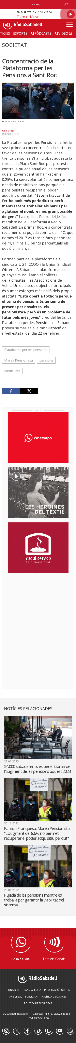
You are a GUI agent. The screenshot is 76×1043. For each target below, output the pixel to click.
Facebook (27, 1031)
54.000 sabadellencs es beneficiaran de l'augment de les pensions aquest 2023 (37, 769)
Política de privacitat (38, 1003)
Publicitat (32, 996)
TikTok (38, 1031)
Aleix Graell (8, 130)
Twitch (49, 1031)
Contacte (12, 990)
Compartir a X (29, 391)
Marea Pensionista (18, 360)
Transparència (31, 990)
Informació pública (57, 990)
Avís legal (16, 996)
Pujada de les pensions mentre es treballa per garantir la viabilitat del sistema (34, 900)
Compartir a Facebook (11, 391)
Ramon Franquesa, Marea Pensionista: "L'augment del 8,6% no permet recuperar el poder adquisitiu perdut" (37, 833)
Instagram (6, 1031)
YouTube (59, 1031)
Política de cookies (54, 996)
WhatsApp (70, 1031)
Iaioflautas (12, 371)
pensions (46, 360)
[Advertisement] (38, 602)
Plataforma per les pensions (25, 349)
